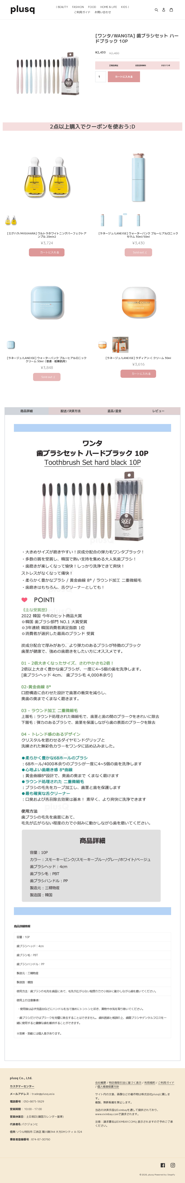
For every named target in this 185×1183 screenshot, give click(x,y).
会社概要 (100, 1083)
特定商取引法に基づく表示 (125, 1083)
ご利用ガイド (166, 1083)
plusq (151, 1174)
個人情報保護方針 (108, 1087)
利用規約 (149, 1083)
